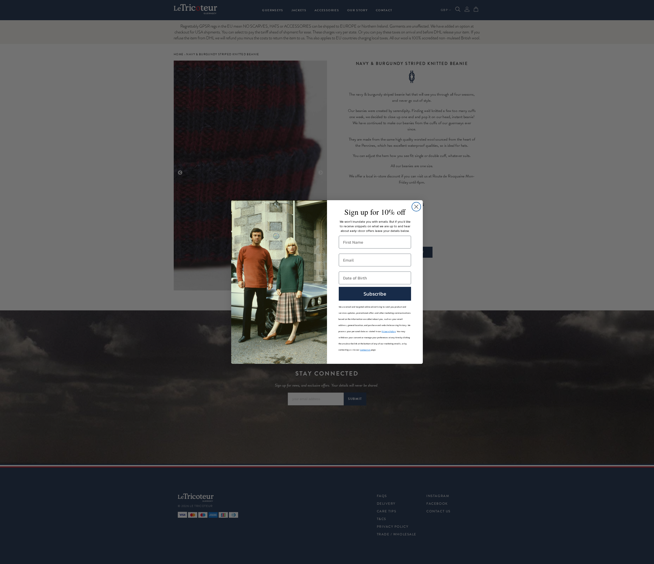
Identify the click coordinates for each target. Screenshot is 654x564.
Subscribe (375, 294)
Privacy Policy (389, 331)
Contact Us (365, 350)
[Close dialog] (416, 206)
